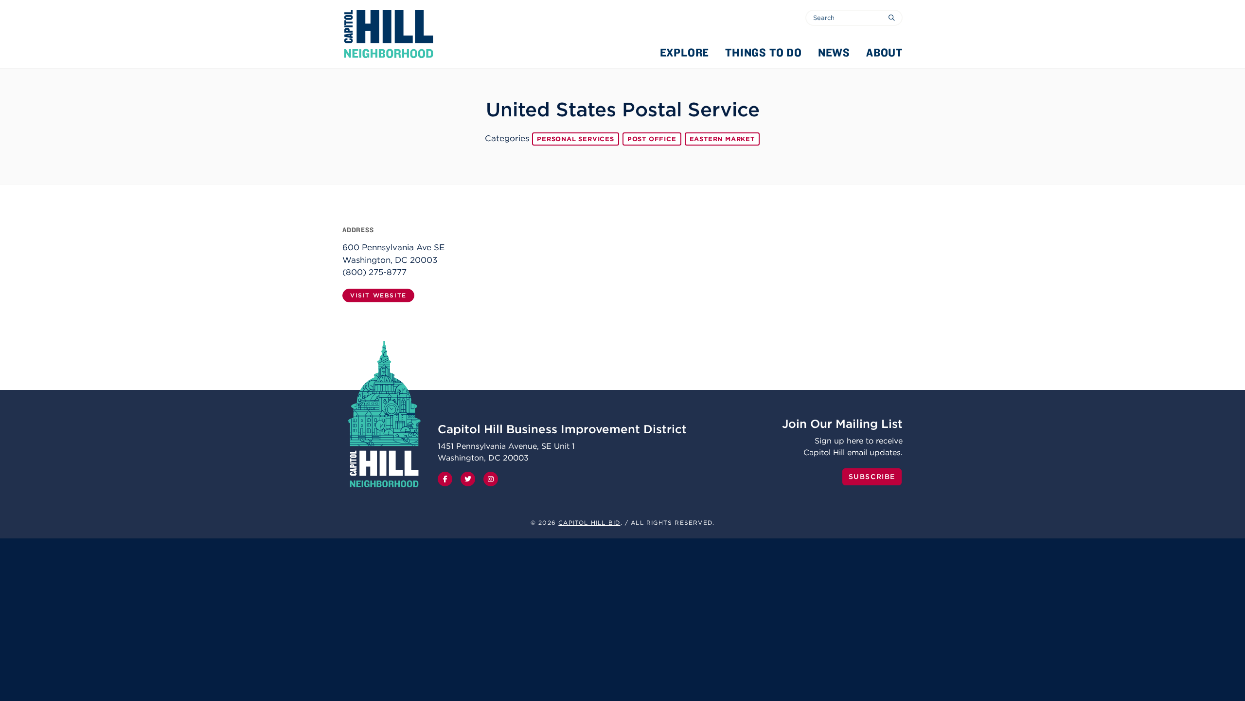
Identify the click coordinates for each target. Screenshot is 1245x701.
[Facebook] (445, 479)
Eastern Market (722, 139)
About (884, 52)
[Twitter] (468, 479)
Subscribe (872, 476)
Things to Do (763, 52)
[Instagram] (490, 479)
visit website (378, 295)
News (834, 52)
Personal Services (575, 139)
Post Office (651, 139)
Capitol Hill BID (589, 522)
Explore (685, 52)
